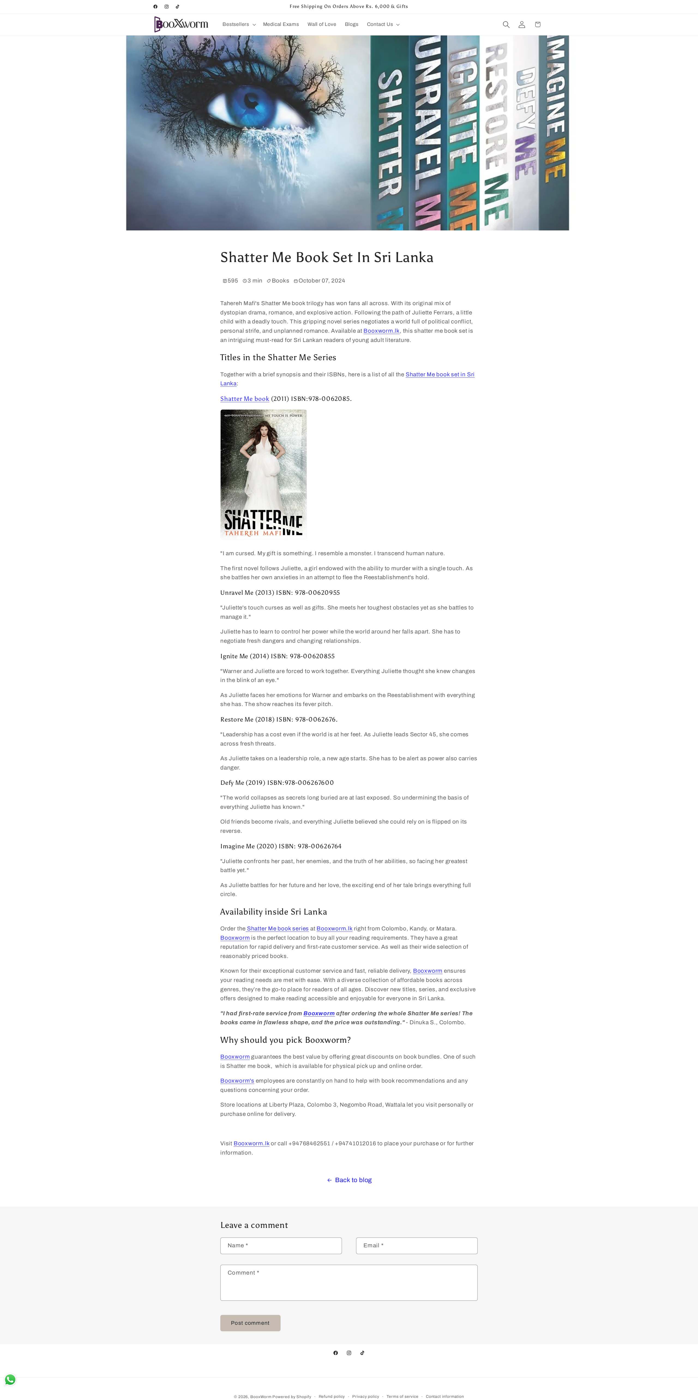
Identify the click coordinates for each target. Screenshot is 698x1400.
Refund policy (332, 1396)
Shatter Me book (244, 398)
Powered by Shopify (291, 1397)
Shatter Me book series (277, 929)
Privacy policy (365, 1396)
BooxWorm (260, 1397)
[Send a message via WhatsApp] (10, 1379)
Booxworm (235, 938)
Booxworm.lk (381, 331)
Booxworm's (237, 1081)
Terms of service (403, 1396)
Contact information (445, 1396)
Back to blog (353, 1179)
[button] (238, 24)
